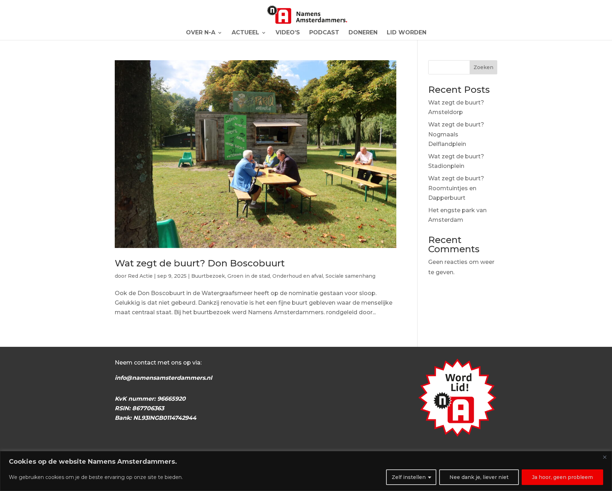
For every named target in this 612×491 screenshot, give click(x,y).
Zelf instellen (409, 477)
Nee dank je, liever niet (479, 477)
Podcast (324, 33)
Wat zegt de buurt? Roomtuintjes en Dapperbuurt (456, 188)
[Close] (604, 457)
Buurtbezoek (208, 276)
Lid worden (406, 33)
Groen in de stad (248, 276)
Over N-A (200, 33)
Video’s (288, 33)
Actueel (245, 33)
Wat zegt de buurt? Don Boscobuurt (200, 263)
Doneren (363, 33)
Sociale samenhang (350, 276)
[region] (306, 471)
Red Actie (140, 276)
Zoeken (483, 67)
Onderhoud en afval (297, 276)
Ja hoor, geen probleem (562, 477)
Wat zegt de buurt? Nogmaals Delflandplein (456, 134)
